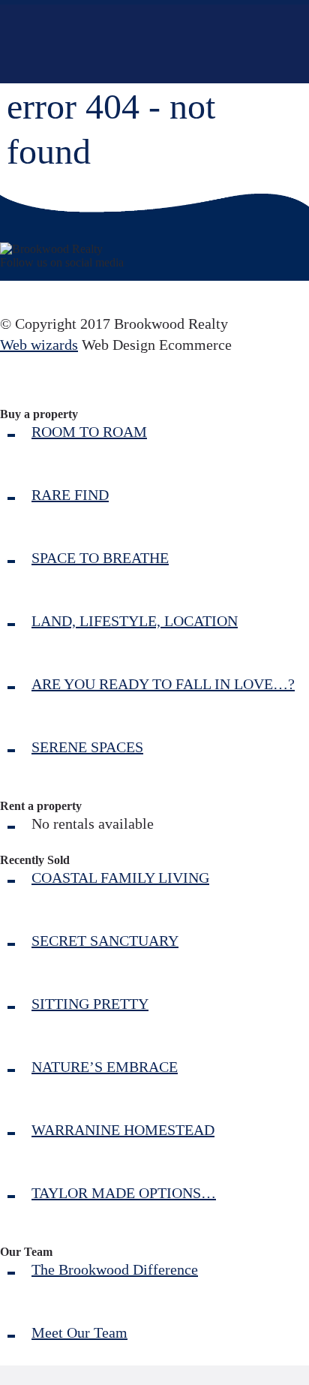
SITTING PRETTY (90, 1003)
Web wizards (39, 344)
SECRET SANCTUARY (105, 940)
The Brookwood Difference (115, 1269)
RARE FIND (70, 494)
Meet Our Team (80, 1332)
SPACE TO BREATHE (100, 557)
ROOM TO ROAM (89, 431)
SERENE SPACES (87, 747)
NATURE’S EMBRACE (105, 1066)
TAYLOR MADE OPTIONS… (124, 1193)
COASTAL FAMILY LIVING (120, 877)
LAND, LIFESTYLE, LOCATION (135, 621)
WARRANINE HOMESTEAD (123, 1130)
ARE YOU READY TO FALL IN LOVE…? (163, 684)
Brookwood (125, 44)
